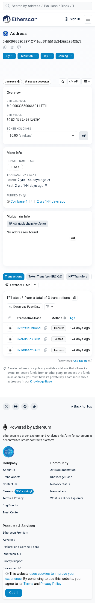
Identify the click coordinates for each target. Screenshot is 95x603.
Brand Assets (12, 477)
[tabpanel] (47, 323)
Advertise (9, 539)
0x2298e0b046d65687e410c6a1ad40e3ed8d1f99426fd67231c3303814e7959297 (30, 328)
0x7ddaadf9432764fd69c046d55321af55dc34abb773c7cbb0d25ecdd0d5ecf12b (30, 350)
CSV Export (80, 360)
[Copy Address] (5, 47)
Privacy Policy (51, 584)
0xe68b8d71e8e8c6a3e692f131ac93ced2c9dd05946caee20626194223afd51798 (30, 339)
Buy (7, 56)
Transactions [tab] (13, 276)
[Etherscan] (20, 19)
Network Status (60, 484)
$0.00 (21, 136)
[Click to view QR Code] (12, 47)
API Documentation (63, 470)
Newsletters (58, 491)
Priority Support (13, 561)
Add (16, 167)
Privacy (19, 498)
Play (45, 56)
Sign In (74, 19)
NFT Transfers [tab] (77, 276)
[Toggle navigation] (88, 19)
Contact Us (10, 484)
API (76, 81)
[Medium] (15, 406)
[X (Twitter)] (6, 406)
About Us (9, 470)
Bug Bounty (10, 505)
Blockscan (10, 568)
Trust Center (11, 512)
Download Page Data (26, 306)
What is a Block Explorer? (66, 498)
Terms (7, 498)
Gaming (63, 56)
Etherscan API (12, 554)
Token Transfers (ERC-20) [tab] (45, 276)
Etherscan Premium (15, 532)
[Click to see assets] (83, 135)
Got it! (13, 593)
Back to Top (83, 406)
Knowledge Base (41, 381)
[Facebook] (25, 406)
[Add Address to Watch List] (63, 81)
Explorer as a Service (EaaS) (21, 547)
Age (72, 318)
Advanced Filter (19, 285)
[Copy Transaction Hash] (46, 328)
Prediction (26, 56)
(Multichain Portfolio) (29, 223)
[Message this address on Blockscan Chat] (19, 47)
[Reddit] (34, 406)
